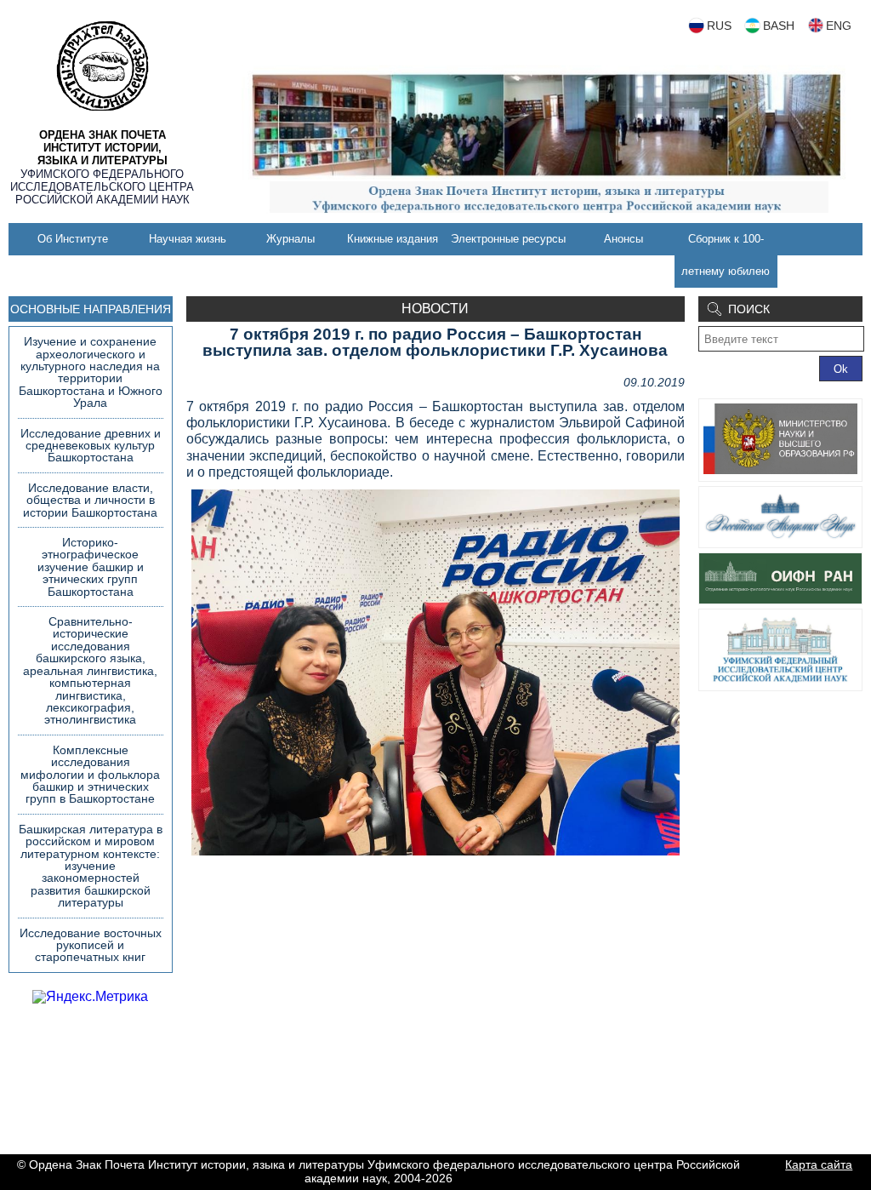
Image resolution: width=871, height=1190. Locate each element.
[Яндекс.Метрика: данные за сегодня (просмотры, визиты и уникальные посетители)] (90, 997)
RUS (719, 25)
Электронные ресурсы (508, 238)
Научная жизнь (187, 238)
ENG (838, 25)
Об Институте (72, 238)
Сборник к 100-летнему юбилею (725, 254)
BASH (778, 25)
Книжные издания (392, 238)
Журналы (290, 238)
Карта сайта (818, 1164)
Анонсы (623, 238)
